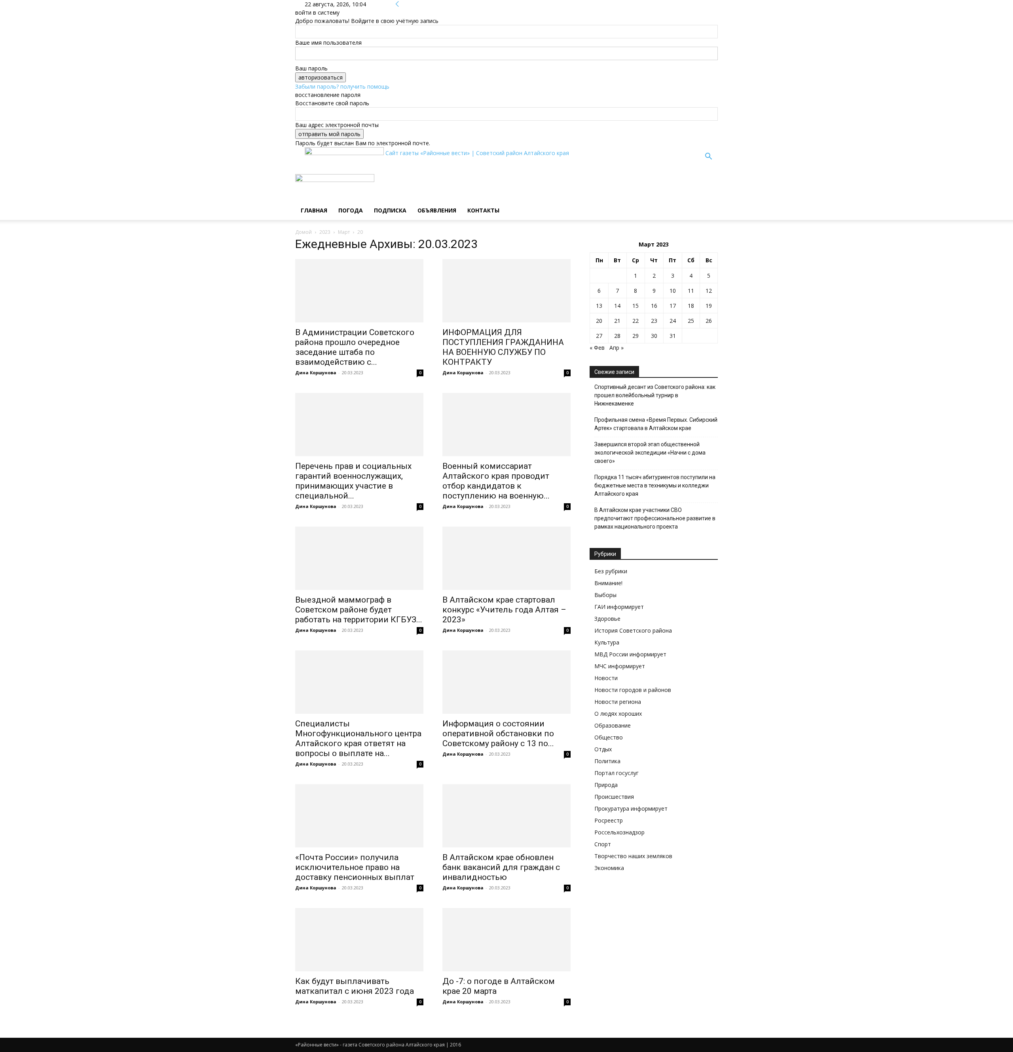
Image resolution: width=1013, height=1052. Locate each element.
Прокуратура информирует (631, 808)
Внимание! (608, 583)
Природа (606, 785)
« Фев (597, 347)
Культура (606, 642)
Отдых (603, 749)
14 (617, 305)
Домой (303, 232)
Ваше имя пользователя (328, 42)
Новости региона (617, 701)
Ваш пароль (311, 68)
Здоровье (607, 618)
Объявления (436, 210)
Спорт (602, 844)
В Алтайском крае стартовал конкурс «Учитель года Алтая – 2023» (504, 609)
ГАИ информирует (619, 606)
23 (654, 320)
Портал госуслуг (616, 773)
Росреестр (608, 820)
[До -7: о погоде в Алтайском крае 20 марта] (506, 939)
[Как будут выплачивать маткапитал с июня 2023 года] (359, 939)
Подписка (390, 210)
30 (654, 335)
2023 (324, 232)
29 (635, 335)
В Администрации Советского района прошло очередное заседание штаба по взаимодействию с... (354, 347)
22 (635, 320)
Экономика (609, 868)
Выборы (605, 595)
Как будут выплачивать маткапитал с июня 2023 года (354, 986)
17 (673, 305)
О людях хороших (618, 713)
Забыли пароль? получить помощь (342, 86)
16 (654, 305)
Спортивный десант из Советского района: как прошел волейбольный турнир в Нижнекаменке (654, 395)
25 (691, 320)
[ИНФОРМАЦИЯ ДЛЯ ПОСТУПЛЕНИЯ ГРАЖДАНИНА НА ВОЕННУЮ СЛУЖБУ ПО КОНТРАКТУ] (506, 290)
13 (599, 305)
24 (673, 320)
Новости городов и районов (632, 690)
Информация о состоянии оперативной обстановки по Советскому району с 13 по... (498, 733)
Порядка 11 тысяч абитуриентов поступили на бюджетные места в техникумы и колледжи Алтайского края (654, 485)
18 (691, 305)
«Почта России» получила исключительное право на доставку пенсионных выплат (354, 867)
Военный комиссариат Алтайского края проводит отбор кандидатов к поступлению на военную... (496, 480)
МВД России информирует (630, 654)
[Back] (397, 4)
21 (617, 320)
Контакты (483, 210)
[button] (708, 157)
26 (709, 320)
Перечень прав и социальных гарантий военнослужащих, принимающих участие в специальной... (353, 480)
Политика (607, 761)
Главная (314, 210)
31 (673, 335)
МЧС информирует (619, 666)
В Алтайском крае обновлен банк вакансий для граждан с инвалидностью (501, 867)
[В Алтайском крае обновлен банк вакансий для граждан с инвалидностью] (506, 815)
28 (617, 335)
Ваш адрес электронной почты (337, 125)
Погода (350, 210)
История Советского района (633, 630)
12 (709, 290)
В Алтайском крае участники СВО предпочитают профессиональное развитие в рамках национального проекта (654, 518)
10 (673, 290)
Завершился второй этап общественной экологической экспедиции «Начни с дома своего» (650, 452)
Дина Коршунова (315, 372)
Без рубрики (610, 571)
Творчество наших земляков (633, 856)
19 (709, 305)
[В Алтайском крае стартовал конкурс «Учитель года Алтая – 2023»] (506, 558)
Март (344, 232)
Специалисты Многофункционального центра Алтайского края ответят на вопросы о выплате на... (358, 738)
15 (635, 305)
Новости (606, 678)
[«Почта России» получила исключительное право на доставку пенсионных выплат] (359, 815)
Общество (608, 737)
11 (691, 290)
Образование (612, 725)
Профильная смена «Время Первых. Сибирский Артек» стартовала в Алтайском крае (655, 424)
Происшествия (614, 796)
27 (599, 335)
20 (599, 320)
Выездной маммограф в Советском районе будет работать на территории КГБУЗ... (358, 609)
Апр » (616, 347)
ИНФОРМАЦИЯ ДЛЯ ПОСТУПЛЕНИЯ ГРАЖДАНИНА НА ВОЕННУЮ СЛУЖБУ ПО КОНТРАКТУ (503, 347)
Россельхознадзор (619, 832)
